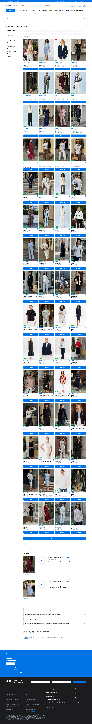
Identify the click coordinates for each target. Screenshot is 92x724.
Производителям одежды (32, 704)
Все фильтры (29, 31)
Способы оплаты (10, 697)
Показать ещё (26, 603)
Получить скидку (79, 682)
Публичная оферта (10, 706)
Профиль (73, 6)
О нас (27, 692)
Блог (27, 694)
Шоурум (28, 697)
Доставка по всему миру (65, 1)
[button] (37, 62)
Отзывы (73, 10)
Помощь (57, 1)
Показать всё (26, 638)
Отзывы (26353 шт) (31, 709)
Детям (22, 5)
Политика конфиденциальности (14, 704)
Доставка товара (10, 694)
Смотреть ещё (55, 538)
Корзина (84, 6)
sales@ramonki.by (50, 694)
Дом (39, 10)
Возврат (8, 701)
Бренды (56, 10)
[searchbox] (22, 10)
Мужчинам (16, 5)
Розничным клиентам (31, 699)
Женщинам (8, 5)
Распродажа (79, 10)
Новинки (61, 10)
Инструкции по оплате (12, 699)
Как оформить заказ (11, 692)
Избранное (79, 6)
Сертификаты (9, 709)
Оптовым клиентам (31, 701)
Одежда (34, 10)
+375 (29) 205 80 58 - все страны (13, 1)
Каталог (11, 10)
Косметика (44, 10)
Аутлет (50, 10)
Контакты (28, 706)
